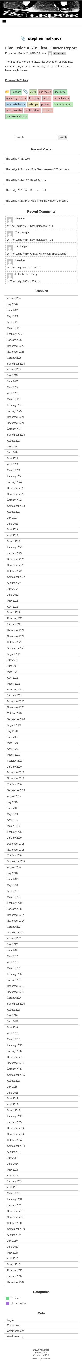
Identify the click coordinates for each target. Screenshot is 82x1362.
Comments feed (15, 1330)
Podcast (15, 1298)
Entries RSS (41, 1352)
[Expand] (4, 21)
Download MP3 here (16, 80)
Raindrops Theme (41, 1358)
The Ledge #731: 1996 (18, 158)
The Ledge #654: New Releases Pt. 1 (31, 225)
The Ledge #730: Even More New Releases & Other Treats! (38, 169)
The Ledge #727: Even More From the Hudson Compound (37, 200)
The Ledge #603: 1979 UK (25, 267)
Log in (10, 1320)
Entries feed (13, 1325)
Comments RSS (41, 1355)
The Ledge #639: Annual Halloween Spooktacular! (38, 253)
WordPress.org (15, 1336)
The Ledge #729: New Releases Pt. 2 (26, 179)
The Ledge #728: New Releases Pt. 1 (26, 190)
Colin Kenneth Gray (26, 274)
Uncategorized (19, 1303)
